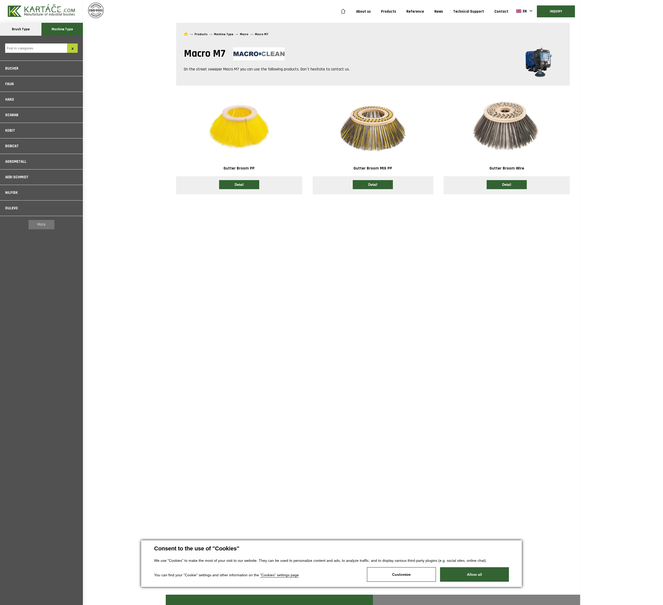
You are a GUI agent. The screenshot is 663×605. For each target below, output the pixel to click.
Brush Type (21, 29)
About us (363, 11)
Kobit (10, 130)
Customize (401, 574)
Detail (239, 185)
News (438, 11)
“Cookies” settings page (279, 575)
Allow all (474, 574)
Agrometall (15, 161)
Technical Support (468, 11)
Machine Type (62, 29)
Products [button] (388, 11)
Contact (501, 11)
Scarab (11, 115)
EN (525, 11)
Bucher (11, 68)
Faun (9, 84)
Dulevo (11, 208)
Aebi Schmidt (16, 177)
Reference (415, 11)
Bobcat (12, 146)
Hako (9, 99)
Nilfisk (11, 192)
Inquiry (556, 11)
